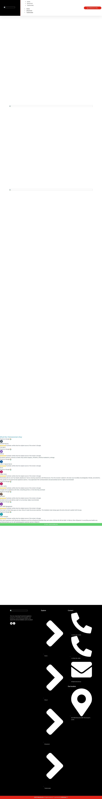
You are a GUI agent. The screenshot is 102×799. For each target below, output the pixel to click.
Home (28, 1)
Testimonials (30, 5)
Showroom (30, 3)
